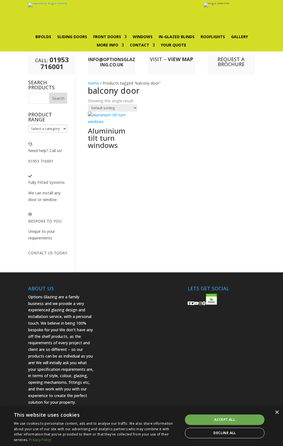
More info (107, 45)
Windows (143, 37)
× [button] (277, 412)
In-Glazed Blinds (177, 37)
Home (93, 83)
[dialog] (141, 426)
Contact (139, 45)
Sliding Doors (72, 37)
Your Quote (173, 45)
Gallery (239, 37)
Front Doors (107, 37)
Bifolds (43, 37)
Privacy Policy (40, 439)
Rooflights (213, 37)
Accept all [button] (224, 419)
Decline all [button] (224, 433)
